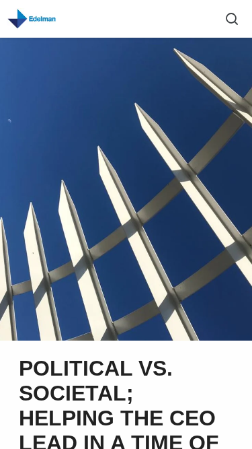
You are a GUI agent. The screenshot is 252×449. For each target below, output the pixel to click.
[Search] (231, 18)
